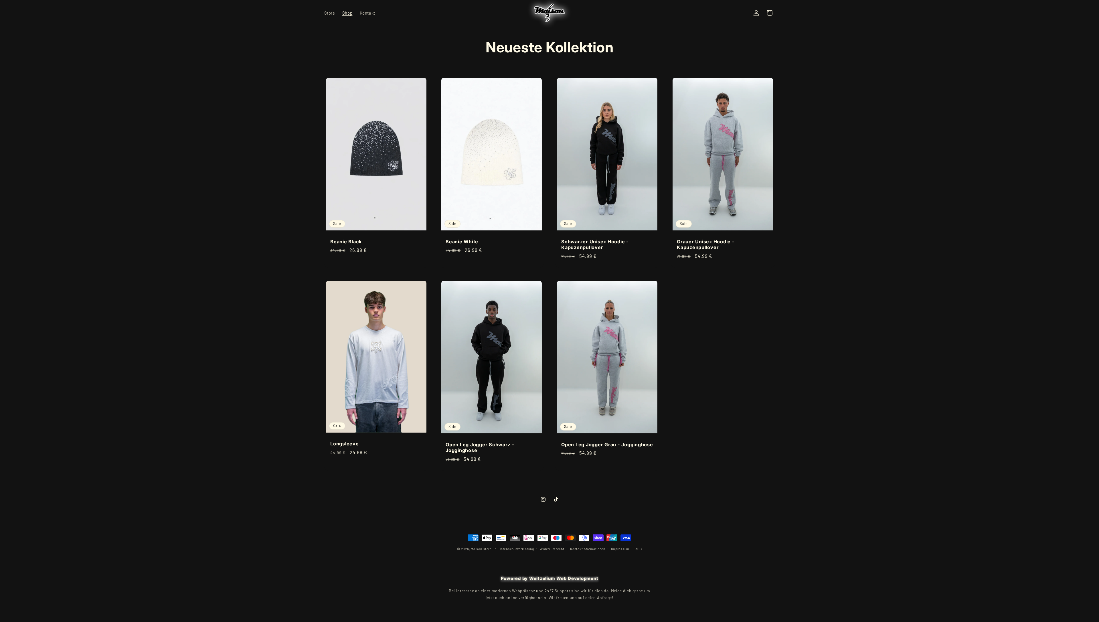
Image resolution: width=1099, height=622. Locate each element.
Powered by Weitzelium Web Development (549, 578)
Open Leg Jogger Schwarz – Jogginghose (480, 447)
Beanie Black (346, 241)
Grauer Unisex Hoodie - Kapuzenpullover (706, 244)
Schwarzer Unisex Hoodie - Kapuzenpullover (595, 244)
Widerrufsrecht (552, 549)
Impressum (620, 549)
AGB (638, 549)
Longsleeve (344, 444)
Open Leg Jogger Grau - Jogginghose (607, 444)
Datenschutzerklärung (516, 549)
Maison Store (481, 549)
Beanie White (462, 241)
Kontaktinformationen (587, 549)
